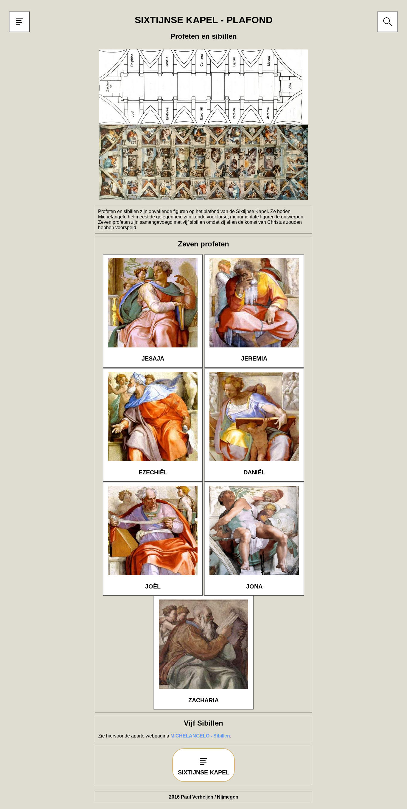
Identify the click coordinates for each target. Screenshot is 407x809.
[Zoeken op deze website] (387, 27)
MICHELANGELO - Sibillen (200, 735)
